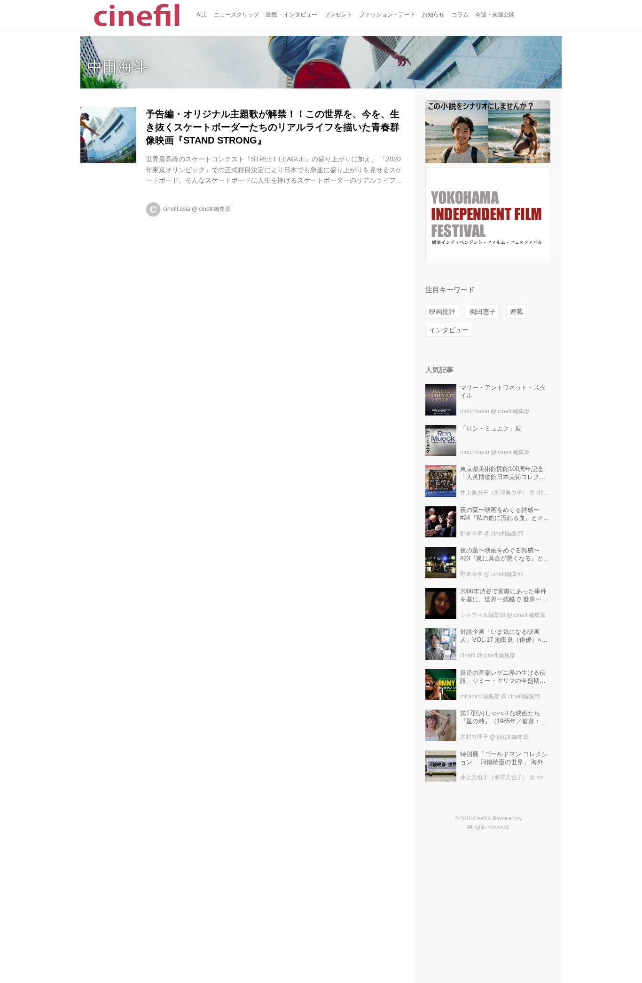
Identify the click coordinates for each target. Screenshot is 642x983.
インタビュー (449, 330)
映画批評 (442, 311)
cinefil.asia (176, 209)
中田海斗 (117, 66)
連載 (516, 311)
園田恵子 (483, 311)
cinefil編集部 (215, 209)
